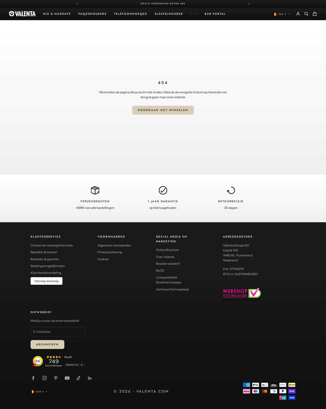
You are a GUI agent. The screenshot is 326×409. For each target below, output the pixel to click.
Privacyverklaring (110, 252)
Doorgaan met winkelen (163, 110)
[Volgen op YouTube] (67, 378)
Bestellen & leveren (44, 252)
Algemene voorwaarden (114, 245)
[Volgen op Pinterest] (55, 378)
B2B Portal (215, 14)
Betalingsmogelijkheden (48, 266)
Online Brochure (167, 250)
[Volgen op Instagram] (44, 378)
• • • (194, 14)
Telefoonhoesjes (130, 14)
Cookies (103, 259)
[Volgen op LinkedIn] (89, 378)
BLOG (160, 270)
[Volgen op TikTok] (78, 378)
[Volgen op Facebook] (33, 378)
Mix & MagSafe (57, 14)
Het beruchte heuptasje (172, 289)
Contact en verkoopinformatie (52, 245)
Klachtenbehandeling (46, 273)
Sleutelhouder (169, 14)
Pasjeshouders (92, 14)
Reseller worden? (168, 263)
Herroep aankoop (46, 281)
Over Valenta (165, 257)
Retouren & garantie (45, 259)
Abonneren (47, 344)
